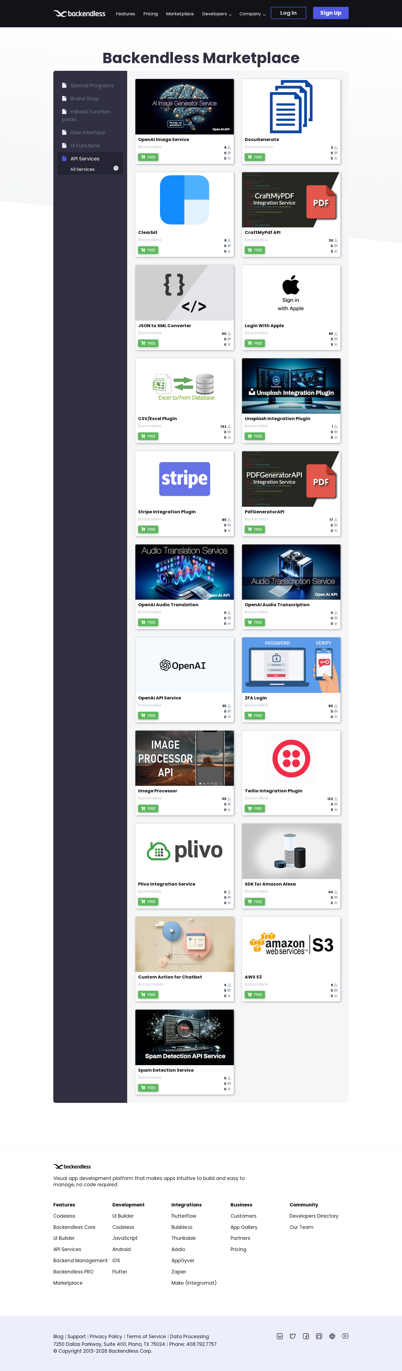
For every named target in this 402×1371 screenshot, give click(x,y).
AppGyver (182, 1260)
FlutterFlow (183, 1216)
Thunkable (183, 1238)
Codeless (64, 1216)
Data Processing (189, 1336)
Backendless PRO (73, 1272)
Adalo (178, 1249)
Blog (58, 1336)
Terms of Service (146, 1336)
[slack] (332, 1336)
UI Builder (64, 1238)
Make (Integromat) (194, 1283)
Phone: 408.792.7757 (193, 1344)
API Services (67, 1249)
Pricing (150, 14)
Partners (240, 1238)
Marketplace (180, 14)
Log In (288, 13)
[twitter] (293, 1336)
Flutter (119, 1272)
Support (77, 1336)
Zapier (178, 1272)
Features (125, 14)
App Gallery (244, 1227)
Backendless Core (74, 1227)
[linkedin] (279, 1336)
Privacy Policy (106, 1336)
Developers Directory (314, 1216)
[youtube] (345, 1336)
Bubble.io (181, 1227)
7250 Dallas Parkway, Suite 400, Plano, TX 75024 (109, 1344)
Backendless (80, 13)
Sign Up (331, 13)
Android (121, 1249)
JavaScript (125, 1238)
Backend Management (80, 1260)
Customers (244, 1216)
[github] (319, 1336)
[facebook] (306, 1336)
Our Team (301, 1227)
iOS (116, 1260)
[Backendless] (72, 1166)
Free (151, 157)
